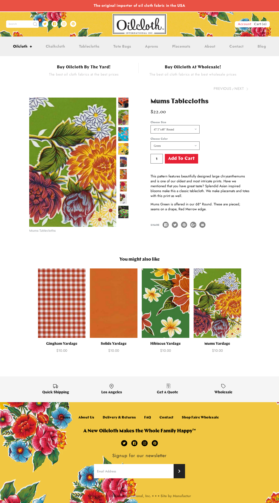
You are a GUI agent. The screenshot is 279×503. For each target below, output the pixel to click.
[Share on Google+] (193, 225)
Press (65, 417)
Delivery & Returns (119, 417)
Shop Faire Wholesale (200, 417)
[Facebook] (54, 24)
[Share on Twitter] (175, 225)
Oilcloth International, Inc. (130, 495)
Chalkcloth (55, 46)
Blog (262, 46)
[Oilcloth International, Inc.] (139, 16)
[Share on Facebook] (166, 225)
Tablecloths (89, 46)
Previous (222, 88)
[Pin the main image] (184, 225)
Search (13, 24)
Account (244, 24)
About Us (86, 417)
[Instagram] (64, 24)
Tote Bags (122, 46)
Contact (236, 46)
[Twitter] (45, 24)
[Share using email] (202, 225)
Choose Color (159, 139)
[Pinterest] (73, 24)
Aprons (151, 46)
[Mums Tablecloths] (72, 162)
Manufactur (182, 495)
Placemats (181, 46)
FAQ (147, 417)
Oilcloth (22, 46)
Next (239, 88)
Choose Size (158, 122)
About (209, 46)
